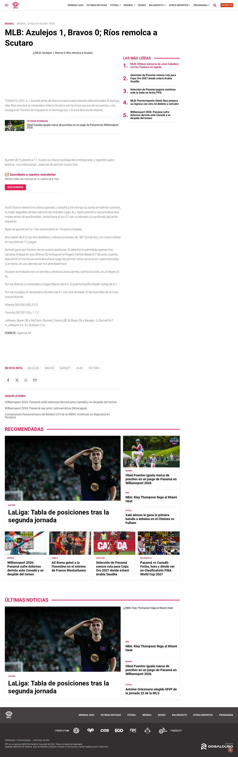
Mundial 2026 (75, 5)
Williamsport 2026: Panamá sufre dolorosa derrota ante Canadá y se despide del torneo (61, 402)
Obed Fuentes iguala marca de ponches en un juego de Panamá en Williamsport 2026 (72, 126)
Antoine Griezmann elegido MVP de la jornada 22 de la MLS (151, 691)
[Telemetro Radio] (162, 733)
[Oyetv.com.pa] (90, 733)
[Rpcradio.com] (133, 733)
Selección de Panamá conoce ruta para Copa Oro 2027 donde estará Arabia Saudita (153, 78)
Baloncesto (156, 5)
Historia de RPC (41, 740)
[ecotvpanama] (119, 733)
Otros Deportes (178, 5)
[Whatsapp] (26, 380)
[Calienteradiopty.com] (147, 733)
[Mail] (34, 380)
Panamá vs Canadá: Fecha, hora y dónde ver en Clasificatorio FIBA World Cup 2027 (157, 568)
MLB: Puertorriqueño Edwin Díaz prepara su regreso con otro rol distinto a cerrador (154, 102)
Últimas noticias (97, 5)
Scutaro (94, 368)
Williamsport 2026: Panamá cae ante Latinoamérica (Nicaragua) (46, 408)
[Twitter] (17, 380)
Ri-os (80, 368)
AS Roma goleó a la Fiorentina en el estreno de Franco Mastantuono (69, 566)
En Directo (226, 5)
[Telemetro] (76, 733)
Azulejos (33, 368)
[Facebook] (8, 380)
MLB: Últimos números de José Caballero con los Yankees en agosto (154, 65)
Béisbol (128, 5)
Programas (200, 5)
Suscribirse (15, 187)
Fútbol (114, 5)
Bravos (49, 368)
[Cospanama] (105, 733)
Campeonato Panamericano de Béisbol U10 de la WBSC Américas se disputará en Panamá (57, 416)
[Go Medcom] (62, 733)
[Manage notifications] (230, 749)
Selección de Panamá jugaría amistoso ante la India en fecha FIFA (153, 91)
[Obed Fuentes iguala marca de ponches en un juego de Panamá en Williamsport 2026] (14, 130)
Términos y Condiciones (18, 740)
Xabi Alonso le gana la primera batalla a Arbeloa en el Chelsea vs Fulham (149, 519)
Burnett (65, 368)
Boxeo (142, 5)
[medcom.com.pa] (176, 733)
